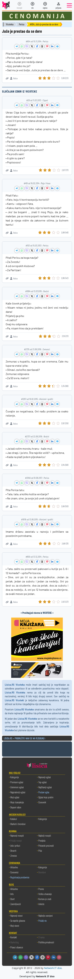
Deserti (13, 850)
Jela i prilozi (15, 845)
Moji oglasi (14, 797)
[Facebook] (37, 957)
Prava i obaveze (16, 947)
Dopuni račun (15, 807)
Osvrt (12, 899)
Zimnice (13, 855)
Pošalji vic (42, 920)
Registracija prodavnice (19, 877)
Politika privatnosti (46, 942)
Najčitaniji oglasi (45, 787)
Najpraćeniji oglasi (17, 792)
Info (12, 894)
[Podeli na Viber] (27, 46)
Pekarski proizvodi (46, 845)
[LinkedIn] (53, 957)
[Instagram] (59, 957)
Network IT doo (53, 968)
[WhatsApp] (20, 957)
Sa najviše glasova (17, 920)
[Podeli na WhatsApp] (22, 46)
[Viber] (26, 957)
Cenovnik (42, 802)
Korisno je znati (44, 899)
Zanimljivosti (15, 904)
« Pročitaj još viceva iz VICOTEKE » (37, 612)
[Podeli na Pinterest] (47, 46)
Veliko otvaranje (45, 894)
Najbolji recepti (44, 835)
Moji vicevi (14, 925)
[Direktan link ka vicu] (7, 78)
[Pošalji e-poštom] (57, 46)
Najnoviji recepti (17, 835)
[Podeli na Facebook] (37, 46)
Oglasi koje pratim (45, 797)
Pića (40, 850)
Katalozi (13, 819)
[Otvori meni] (69, 5)
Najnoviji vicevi (16, 915)
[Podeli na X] (32, 46)
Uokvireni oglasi (17, 787)
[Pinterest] (48, 957)
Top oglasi (42, 782)
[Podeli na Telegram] (17, 46)
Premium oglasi (16, 782)
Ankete (41, 904)
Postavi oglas (43, 792)
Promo (41, 889)
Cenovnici (14, 872)
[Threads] (42, 957)
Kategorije (14, 777)
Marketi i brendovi (17, 824)
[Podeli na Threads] (42, 46)
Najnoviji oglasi (44, 777)
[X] (31, 957)
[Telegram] (15, 957)
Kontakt (13, 937)
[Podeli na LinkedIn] (52, 46)
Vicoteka (9, 24)
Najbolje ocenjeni (45, 915)
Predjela (41, 840)
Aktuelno (14, 867)
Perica (21, 24)
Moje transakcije (17, 802)
